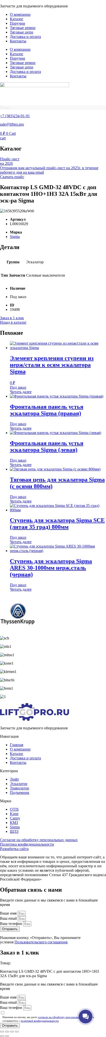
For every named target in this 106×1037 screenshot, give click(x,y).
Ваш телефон (11, 923)
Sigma (15, 236)
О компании (20, 14)
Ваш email (9, 918)
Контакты (18, 41)
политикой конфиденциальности (40, 1020)
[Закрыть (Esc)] (17, 1031)
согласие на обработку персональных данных (65, 1017)
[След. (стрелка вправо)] (7, 1036)
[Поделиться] (12, 1031)
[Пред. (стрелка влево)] (2, 1036)
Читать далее (21, 392)
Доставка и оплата (25, 36)
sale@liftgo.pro (12, 124)
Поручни (17, 23)
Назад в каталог (13, 322)
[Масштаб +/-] (2, 1031)
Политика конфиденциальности (27, 844)
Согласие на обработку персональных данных (39, 840)
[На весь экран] (7, 1031)
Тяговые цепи (21, 32)
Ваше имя (9, 913)
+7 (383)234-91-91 (15, 116)
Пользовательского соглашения (41, 942)
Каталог (16, 19)
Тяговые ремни (22, 28)
